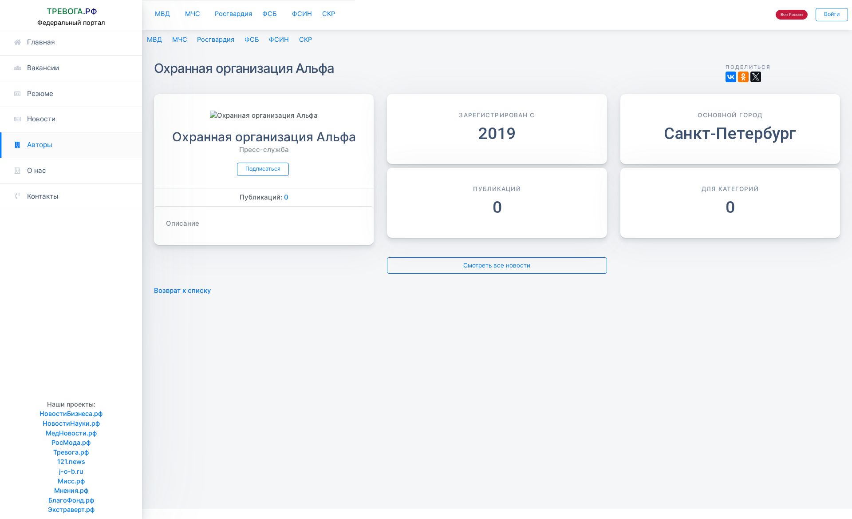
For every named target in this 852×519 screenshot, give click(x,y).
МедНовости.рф (71, 433)
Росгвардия (233, 14)
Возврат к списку (182, 290)
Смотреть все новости (496, 265)
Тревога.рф (71, 452)
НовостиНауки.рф (71, 423)
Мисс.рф (71, 481)
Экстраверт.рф (71, 509)
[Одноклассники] (743, 77)
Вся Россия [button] (792, 14)
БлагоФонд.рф (71, 500)
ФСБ (269, 14)
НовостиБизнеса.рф (71, 413)
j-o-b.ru (71, 471)
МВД (162, 14)
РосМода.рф (71, 442)
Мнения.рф (71, 490)
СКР (328, 14)
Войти (832, 14)
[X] (755, 77)
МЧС (192, 14)
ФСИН (302, 14)
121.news (71, 461)
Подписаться (262, 168)
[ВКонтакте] (731, 77)
